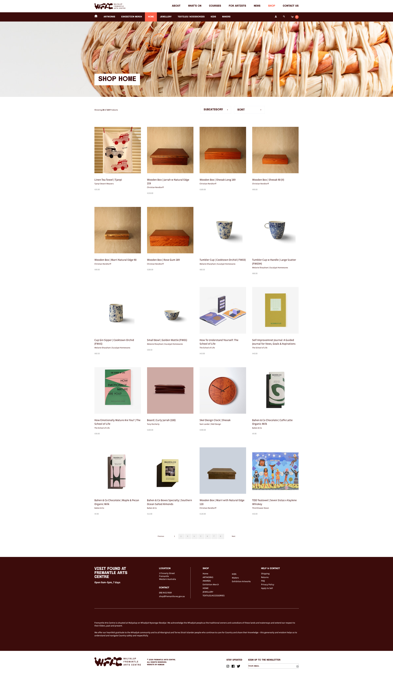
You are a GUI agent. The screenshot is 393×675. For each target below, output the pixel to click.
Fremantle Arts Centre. (165, 660)
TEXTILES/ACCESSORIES (191, 17)
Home (205, 573)
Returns (265, 577)
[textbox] (249, 110)
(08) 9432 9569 (165, 592)
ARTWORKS (109, 17)
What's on (194, 6)
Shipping (265, 573)
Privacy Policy (267, 584)
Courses (215, 6)
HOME (151, 17)
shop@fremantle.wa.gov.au (172, 596)
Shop (271, 6)
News (257, 6)
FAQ (263, 581)
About (176, 6)
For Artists (237, 6)
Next (233, 536)
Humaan (161, 665)
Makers (226, 17)
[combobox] (249, 110)
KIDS (213, 17)
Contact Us (291, 6)
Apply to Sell (267, 588)
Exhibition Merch (131, 17)
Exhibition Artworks (241, 581)
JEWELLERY (165, 17)
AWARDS (207, 581)
